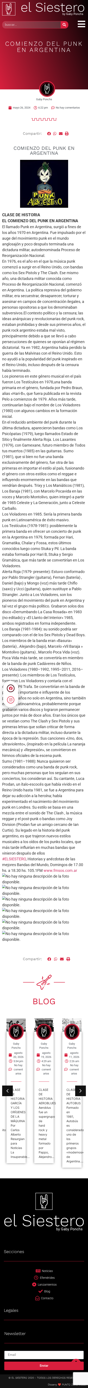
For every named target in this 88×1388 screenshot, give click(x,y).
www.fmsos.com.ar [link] (60, 870)
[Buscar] (64, 24)
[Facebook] (10, 688)
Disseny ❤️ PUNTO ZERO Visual (67, 1384)
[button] (49, 133)
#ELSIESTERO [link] (14, 859)
